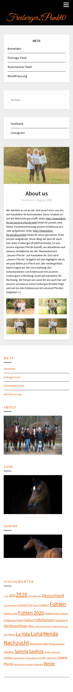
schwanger (55, 652)
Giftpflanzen (45, 620)
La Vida (23, 634)
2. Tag (6, 596)
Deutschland (53, 595)
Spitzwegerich (31, 658)
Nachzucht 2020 (39, 643)
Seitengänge (19, 658)
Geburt (29, 620)
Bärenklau (37, 596)
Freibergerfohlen (14, 620)
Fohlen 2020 (31, 612)
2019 (12, 595)
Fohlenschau (51, 613)
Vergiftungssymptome (23, 664)
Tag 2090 (42, 658)
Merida (50, 633)
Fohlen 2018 (11, 613)
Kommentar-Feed (20, 67)
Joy (6, 634)
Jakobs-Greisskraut (42, 626)
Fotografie (64, 613)
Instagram (18, 133)
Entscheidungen (11, 605)
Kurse (12, 634)
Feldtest (44, 605)
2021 (30, 596)
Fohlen (58, 604)
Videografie (38, 664)
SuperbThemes (28, 686)
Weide (49, 663)
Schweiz (8, 657)
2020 (21, 594)
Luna (37, 633)
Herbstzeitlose (15, 625)
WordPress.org (17, 76)
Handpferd (61, 620)
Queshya (9, 652)
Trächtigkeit (51, 658)
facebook (17, 123)
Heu (30, 626)
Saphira (36, 651)
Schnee (47, 652)
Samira (21, 651)
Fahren (36, 605)
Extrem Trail (25, 605)
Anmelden (14, 48)
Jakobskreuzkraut (60, 626)
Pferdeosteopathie (56, 644)
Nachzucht (16, 642)
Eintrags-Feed (17, 58)
